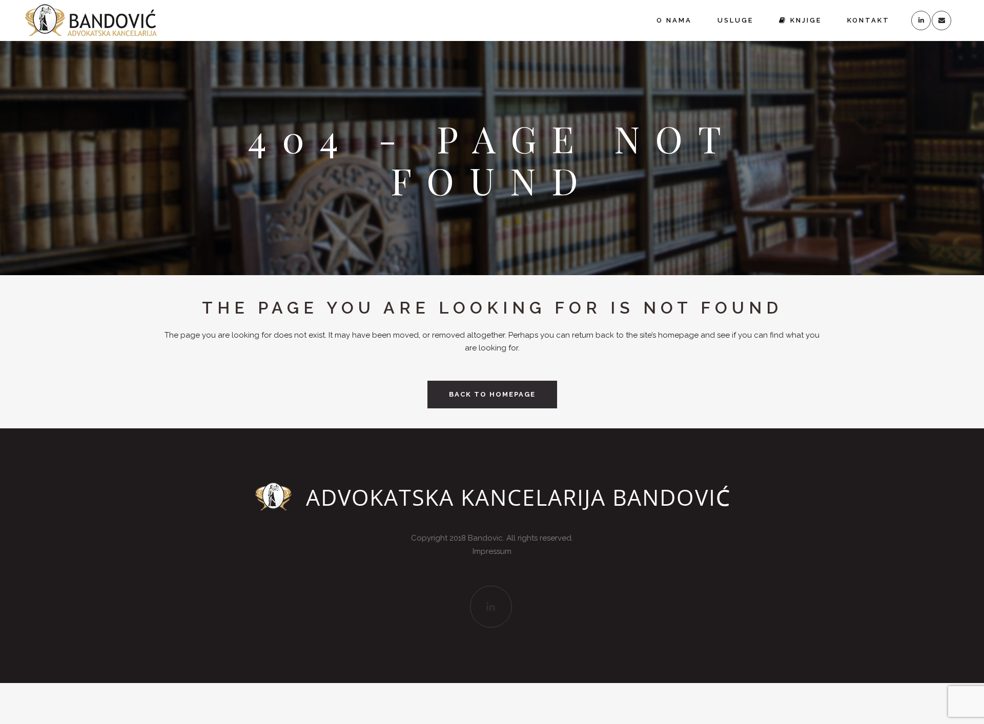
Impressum (492, 551)
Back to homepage (492, 394)
